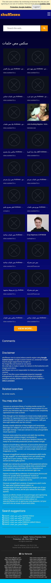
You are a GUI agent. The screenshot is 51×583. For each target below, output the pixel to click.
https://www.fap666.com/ (13, 564)
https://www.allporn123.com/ (38, 567)
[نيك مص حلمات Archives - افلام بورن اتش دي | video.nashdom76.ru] (14, 120)
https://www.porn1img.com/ (38, 570)
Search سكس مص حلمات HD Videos (17, 520)
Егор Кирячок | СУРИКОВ (36, 235)
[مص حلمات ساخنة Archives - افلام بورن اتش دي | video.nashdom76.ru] (14, 231)
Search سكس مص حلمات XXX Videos (17, 518)
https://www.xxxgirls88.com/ (38, 558)
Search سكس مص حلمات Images (16, 524)
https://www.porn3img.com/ (38, 574)
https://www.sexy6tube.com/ (38, 559)
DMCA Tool (33, 539)
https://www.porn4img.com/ (38, 575)
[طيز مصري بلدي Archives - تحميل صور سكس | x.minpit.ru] (14, 203)
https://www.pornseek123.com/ (38, 562)
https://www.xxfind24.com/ (13, 575)
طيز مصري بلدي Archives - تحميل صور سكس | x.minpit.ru (23, 207)
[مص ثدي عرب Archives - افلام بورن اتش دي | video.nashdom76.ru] (38, 93)
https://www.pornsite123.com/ (13, 566)
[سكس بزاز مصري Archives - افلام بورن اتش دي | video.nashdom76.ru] (14, 148)
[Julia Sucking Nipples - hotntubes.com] (38, 120)
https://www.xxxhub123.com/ (13, 572)
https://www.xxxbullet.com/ (13, 570)
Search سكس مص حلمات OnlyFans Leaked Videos (22, 522)
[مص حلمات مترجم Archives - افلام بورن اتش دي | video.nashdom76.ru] (38, 176)
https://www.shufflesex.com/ (13, 567)
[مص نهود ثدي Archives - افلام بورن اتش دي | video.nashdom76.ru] (38, 65)
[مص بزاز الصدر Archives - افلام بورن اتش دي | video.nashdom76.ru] (14, 65)
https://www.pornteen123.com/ (38, 566)
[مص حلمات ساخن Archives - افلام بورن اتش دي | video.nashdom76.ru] (38, 314)
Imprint (25, 537)
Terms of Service (35, 537)
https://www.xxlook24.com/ (13, 577)
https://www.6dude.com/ (13, 562)
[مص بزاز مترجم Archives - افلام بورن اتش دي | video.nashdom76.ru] (14, 176)
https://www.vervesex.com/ (13, 569)
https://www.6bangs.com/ (13, 561)
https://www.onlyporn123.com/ (38, 569)
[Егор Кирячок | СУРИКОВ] (38, 231)
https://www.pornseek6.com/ (38, 564)
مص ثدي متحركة (32, 262)
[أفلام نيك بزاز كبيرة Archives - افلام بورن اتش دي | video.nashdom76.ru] (38, 148)
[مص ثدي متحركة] (38, 259)
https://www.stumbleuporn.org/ (38, 577)
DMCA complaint (8, 381)
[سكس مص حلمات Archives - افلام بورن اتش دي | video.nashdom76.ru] (14, 314)
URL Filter (25, 539)
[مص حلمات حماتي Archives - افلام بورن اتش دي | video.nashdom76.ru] (14, 93)
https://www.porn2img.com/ (38, 572)
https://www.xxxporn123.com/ (13, 574)
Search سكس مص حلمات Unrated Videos (19, 516)
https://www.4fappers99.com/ (13, 559)
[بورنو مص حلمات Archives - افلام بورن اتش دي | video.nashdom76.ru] (38, 203)
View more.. (25, 328)
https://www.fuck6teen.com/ (38, 561)
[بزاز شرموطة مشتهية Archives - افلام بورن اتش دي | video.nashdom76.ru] (14, 286)
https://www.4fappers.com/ (13, 558)
